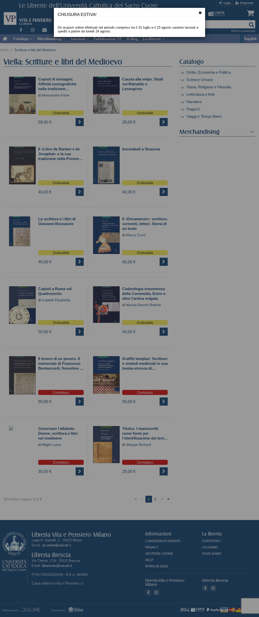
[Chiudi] (200, 13)
